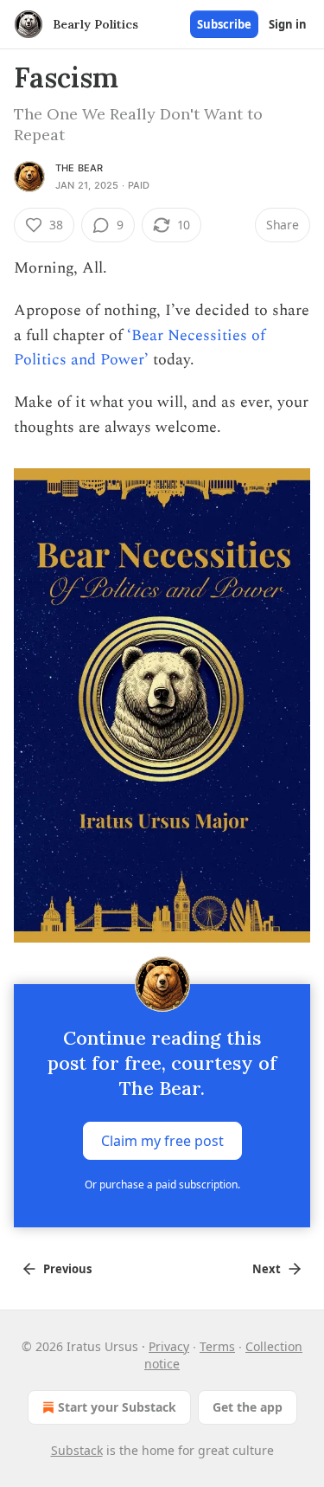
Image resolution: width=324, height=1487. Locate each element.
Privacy (169, 1346)
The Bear (79, 168)
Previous (67, 1269)
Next (266, 1269)
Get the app (248, 1407)
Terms (217, 1346)
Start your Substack (117, 1407)
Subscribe (224, 24)
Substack (77, 1450)
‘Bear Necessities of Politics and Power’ (139, 348)
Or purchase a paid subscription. (162, 1184)
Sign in (288, 24)
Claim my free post (162, 1140)
